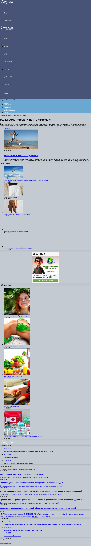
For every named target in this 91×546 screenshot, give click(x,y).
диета (37, 514)
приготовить (11, 516)
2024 (2, 514)
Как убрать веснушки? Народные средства (17, 316)
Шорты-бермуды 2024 (10, 197)
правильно (3, 516)
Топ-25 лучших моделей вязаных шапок (16, 231)
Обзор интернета (9, 110)
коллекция (47, 514)
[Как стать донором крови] (17, 405)
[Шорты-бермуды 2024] (13, 196)
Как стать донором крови (11, 406)
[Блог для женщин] (9, 4)
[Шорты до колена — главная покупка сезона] (13, 212)
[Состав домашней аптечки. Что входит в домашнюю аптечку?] (17, 435)
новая (71, 514)
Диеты (6, 69)
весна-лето (16, 514)
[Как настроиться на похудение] (17, 374)
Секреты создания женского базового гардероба (18, 248)
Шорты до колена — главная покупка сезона (17, 214)
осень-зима (80, 514)
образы (75, 514)
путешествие (27, 516)
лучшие (57, 514)
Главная (3, 115)
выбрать (29, 513)
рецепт (35, 516)
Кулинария (8, 61)
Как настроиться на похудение (13, 376)
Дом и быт (8, 77)
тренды (48, 516)
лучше (52, 514)
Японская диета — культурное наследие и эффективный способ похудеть (31, 483)
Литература (7, 109)
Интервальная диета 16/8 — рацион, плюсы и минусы (23, 474)
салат (40, 516)
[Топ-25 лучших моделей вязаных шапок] (13, 229)
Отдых (6, 46)
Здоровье (7, 84)
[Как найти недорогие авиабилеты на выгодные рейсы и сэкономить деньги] (13, 179)
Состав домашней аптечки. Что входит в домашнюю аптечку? (23, 436)
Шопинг (6, 112)
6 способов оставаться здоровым (21, 155)
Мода (6, 39)
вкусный (21, 514)
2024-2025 (9, 514)
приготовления (19, 516)
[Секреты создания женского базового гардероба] (13, 246)
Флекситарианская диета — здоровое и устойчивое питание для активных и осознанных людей (41, 491)
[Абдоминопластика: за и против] (17, 344)
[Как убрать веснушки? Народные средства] (17, 314)
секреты (44, 516)
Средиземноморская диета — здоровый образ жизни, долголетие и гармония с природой (38, 508)
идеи (41, 514)
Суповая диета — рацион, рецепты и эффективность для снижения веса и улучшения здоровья (41, 500)
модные (65, 514)
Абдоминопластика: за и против (13, 346)
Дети (5, 54)
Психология (7, 107)
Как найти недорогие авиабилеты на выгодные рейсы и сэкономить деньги (26, 180)
